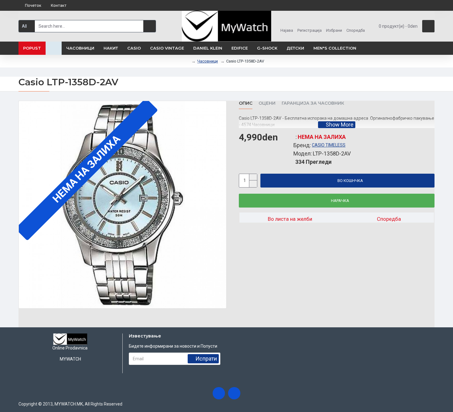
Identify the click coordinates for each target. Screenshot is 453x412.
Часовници (207, 61)
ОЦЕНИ (267, 103)
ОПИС (245, 103)
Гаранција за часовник (313, 103)
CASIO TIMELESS (328, 145)
